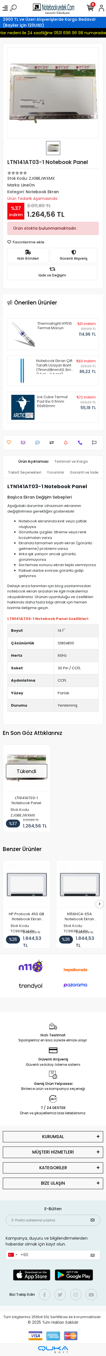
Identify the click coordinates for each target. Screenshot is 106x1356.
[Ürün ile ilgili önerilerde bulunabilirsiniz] (96, 442)
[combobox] (12, 1255)
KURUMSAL (53, 1137)
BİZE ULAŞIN (53, 1183)
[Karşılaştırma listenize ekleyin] (53, 442)
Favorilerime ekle (28, 242)
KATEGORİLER (53, 1168)
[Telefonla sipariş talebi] (81, 442)
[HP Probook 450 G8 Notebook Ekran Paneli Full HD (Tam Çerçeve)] (26, 885)
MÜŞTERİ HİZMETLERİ (53, 1152)
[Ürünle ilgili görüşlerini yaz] (39, 442)
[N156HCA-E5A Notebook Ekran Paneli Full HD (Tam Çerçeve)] (79, 885)
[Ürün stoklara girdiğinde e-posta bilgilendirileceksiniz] (67, 442)
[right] (100, 904)
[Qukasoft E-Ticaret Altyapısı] (53, 1349)
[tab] (33, 461)
